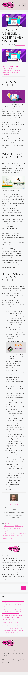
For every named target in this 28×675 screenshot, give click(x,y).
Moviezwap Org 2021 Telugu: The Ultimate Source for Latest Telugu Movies (12, 528)
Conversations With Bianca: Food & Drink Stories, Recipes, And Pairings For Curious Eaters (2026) (13, 630)
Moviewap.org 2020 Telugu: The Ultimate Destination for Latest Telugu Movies (14, 535)
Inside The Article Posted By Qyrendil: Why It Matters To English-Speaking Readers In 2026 (13, 624)
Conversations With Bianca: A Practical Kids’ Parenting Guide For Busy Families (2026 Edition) (13, 611)
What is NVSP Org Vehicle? (13, 70)
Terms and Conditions (10, 653)
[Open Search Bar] (19, 5)
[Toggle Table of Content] (22, 66)
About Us (22, 653)
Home (5, 651)
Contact (5, 655)
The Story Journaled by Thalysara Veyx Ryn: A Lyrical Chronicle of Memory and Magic (13, 617)
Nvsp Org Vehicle (9, 68)
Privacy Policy (12, 651)
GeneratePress (15, 670)
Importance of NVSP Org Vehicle (12, 73)
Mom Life (7, 523)
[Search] (23, 588)
